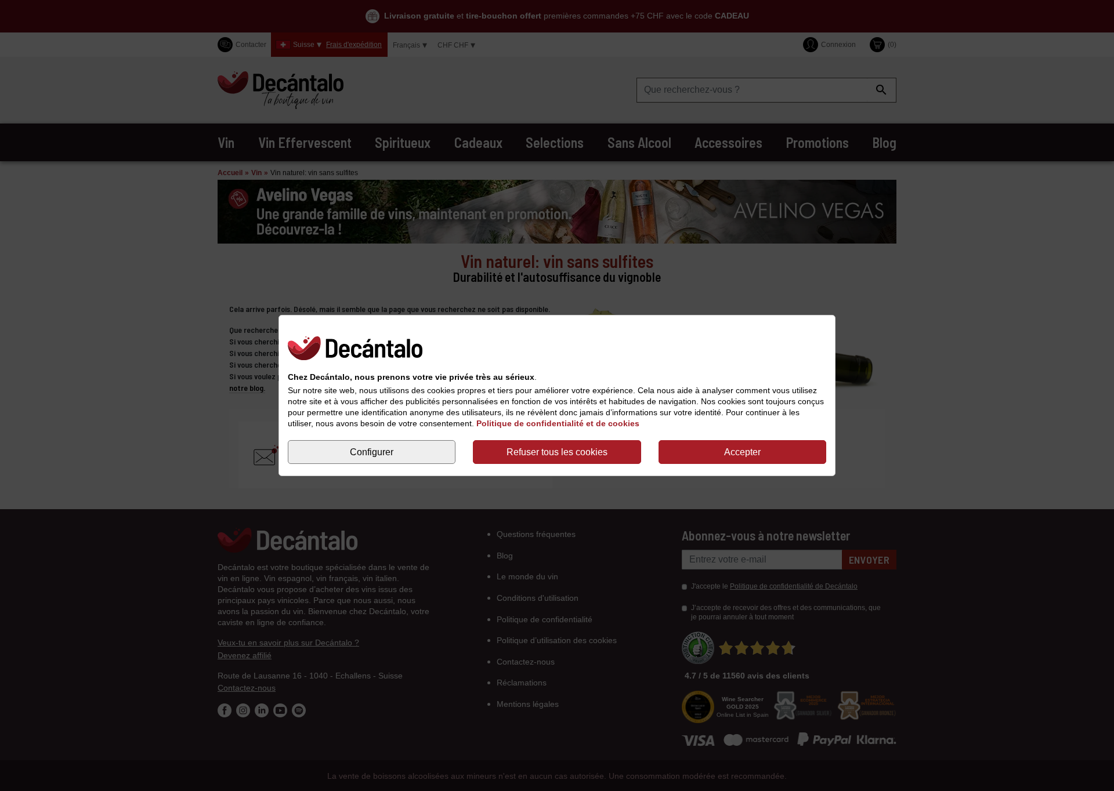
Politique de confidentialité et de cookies (557, 423)
